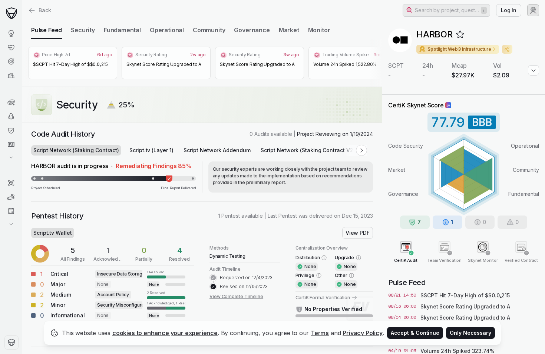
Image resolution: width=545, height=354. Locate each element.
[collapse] (22, 21)
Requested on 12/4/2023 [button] (246, 277)
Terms (320, 333)
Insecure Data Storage (121, 274)
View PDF (358, 233)
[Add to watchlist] (460, 34)
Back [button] (45, 10)
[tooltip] (166, 274)
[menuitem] (10, 33)
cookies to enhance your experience (165, 333)
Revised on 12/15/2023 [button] (244, 286)
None (103, 284)
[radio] (46, 30)
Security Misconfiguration (124, 305)
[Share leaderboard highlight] (507, 49)
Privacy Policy (363, 333)
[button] (446, 10)
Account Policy (113, 294)
